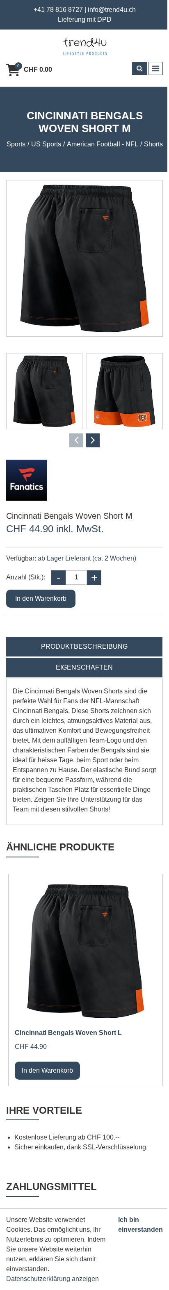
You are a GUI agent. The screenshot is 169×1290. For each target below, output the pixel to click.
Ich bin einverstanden (140, 1224)
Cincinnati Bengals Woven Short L (68, 1032)
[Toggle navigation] (155, 68)
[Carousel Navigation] (84, 440)
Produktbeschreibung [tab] (84, 646)
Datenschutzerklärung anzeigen (52, 1278)
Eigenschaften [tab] (84, 667)
